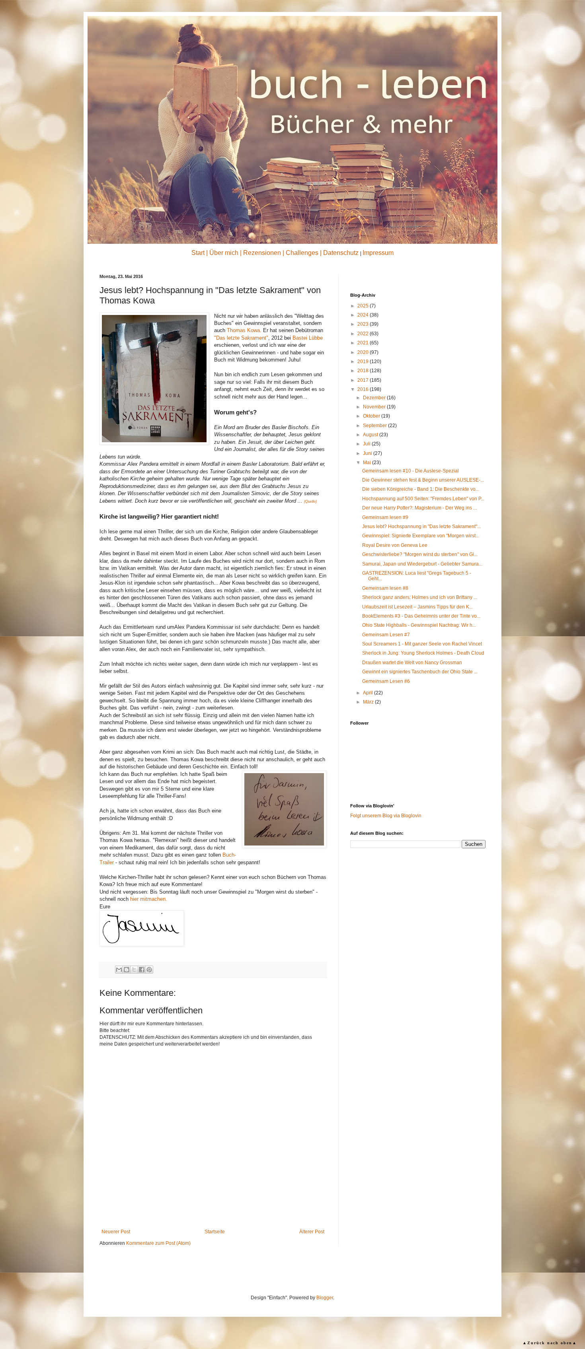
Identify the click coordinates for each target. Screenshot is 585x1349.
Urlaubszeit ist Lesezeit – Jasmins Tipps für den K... (417, 607)
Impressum (378, 252)
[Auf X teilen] (134, 970)
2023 (363, 324)
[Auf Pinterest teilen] (149, 970)
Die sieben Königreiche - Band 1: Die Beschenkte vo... (420, 489)
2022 (363, 333)
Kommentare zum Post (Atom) (158, 1243)
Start (198, 252)
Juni (368, 453)
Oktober (372, 416)
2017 (363, 380)
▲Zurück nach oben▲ (550, 1343)
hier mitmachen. (148, 899)
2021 (363, 343)
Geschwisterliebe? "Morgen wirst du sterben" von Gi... (420, 554)
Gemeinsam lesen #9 (385, 517)
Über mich (223, 252)
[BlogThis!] (127, 970)
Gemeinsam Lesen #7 (386, 635)
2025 (363, 306)
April (368, 693)
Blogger (324, 1297)
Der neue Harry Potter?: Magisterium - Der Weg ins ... (419, 508)
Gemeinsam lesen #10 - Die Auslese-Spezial (410, 471)
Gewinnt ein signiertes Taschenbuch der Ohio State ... (420, 671)
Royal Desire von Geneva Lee (394, 545)
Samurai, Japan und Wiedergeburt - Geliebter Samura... (422, 564)
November (375, 407)
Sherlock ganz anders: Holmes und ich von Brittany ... (419, 597)
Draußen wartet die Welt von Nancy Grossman (412, 662)
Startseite (215, 1231)
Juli (367, 444)
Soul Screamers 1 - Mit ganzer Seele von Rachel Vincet (422, 644)
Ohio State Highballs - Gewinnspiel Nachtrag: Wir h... (419, 625)
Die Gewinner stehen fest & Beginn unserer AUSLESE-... (423, 480)
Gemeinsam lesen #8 (385, 588)
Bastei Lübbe (307, 338)
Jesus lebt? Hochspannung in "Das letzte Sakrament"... (421, 526)
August (371, 434)
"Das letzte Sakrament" (241, 338)
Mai (367, 462)
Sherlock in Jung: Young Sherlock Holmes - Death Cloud (423, 653)
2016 (363, 389)
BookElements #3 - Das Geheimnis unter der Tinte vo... (421, 616)
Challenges (302, 252)
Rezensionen (262, 252)
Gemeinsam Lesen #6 (386, 681)
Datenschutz (341, 252)
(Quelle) (310, 501)
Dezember (375, 397)
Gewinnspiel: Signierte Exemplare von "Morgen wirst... (420, 535)
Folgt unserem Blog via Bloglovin (385, 815)
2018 (363, 370)
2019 (363, 361)
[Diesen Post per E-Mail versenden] (119, 970)
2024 (363, 315)
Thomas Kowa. (244, 330)
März (369, 702)
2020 (363, 352)
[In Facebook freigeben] (142, 970)
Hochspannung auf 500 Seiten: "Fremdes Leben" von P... (423, 499)
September (375, 425)
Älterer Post (311, 1231)
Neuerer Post (115, 1231)
